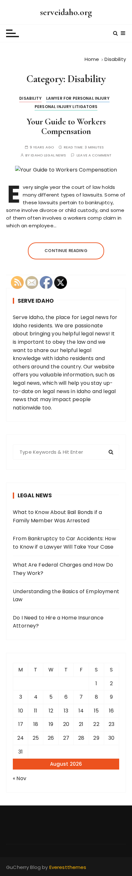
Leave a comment (94, 155)
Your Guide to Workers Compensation (66, 126)
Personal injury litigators (66, 106)
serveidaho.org (66, 12)
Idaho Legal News (48, 155)
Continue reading (66, 251)
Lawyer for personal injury (78, 98)
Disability (30, 98)
